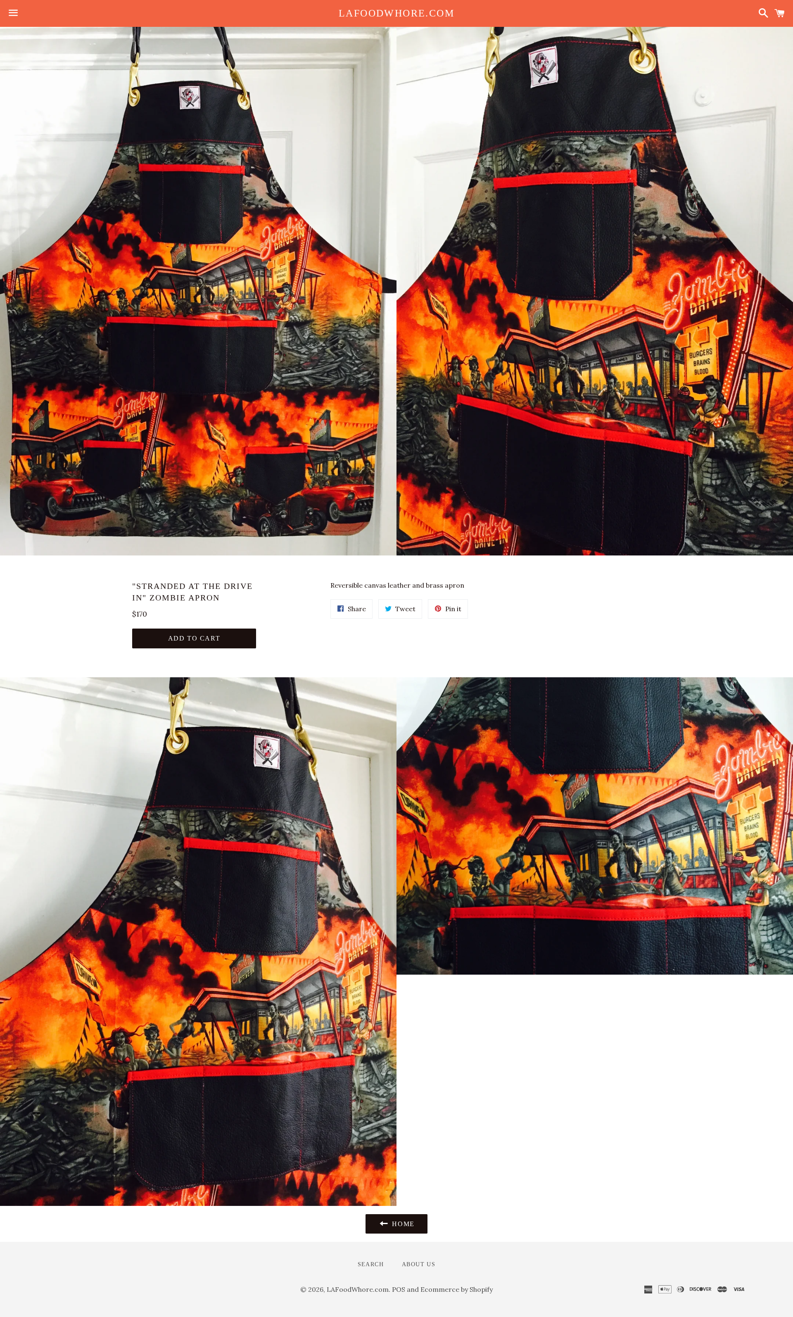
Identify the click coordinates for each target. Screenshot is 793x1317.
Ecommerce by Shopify (456, 1289)
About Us (418, 1264)
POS (398, 1289)
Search (371, 1264)
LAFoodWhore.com (396, 13)
